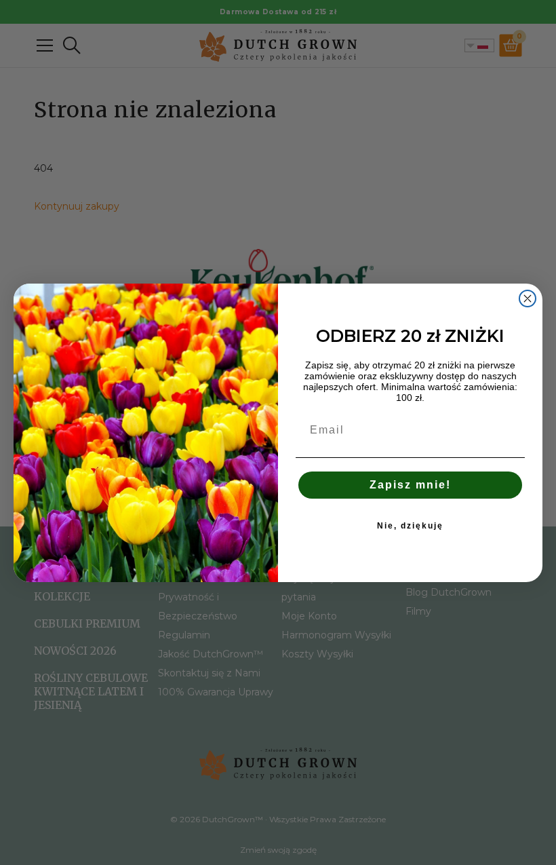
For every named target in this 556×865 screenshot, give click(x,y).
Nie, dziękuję (410, 526)
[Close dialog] (527, 298)
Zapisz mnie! (410, 485)
